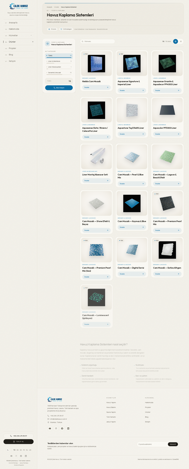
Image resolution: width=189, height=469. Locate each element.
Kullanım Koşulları (19, 465)
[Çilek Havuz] (19, 6)
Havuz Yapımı (111, 402)
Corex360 (175, 459)
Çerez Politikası (24, 463)
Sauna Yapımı (111, 412)
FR (24, 450)
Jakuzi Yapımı (111, 422)
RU (27, 450)
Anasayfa (49, 7)
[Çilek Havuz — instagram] (16, 456)
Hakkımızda (149, 402)
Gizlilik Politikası (13, 463)
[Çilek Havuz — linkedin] (26, 456)
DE (21, 450)
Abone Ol (173, 444)
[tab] (175, 41)
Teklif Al (20, 441)
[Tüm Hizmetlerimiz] (31, 35)
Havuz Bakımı (111, 407)
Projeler (148, 407)
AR (30, 450)
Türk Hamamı (111, 417)
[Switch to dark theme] (8, 450)
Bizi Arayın (60, 88)
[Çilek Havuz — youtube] (11, 456)
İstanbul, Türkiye (56, 422)
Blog (146, 417)
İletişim (147, 422)
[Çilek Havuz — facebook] (21, 456)
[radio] (59, 56)
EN (18, 450)
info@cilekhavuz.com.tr (58, 419)
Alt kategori (50, 51)
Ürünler (56, 7)
